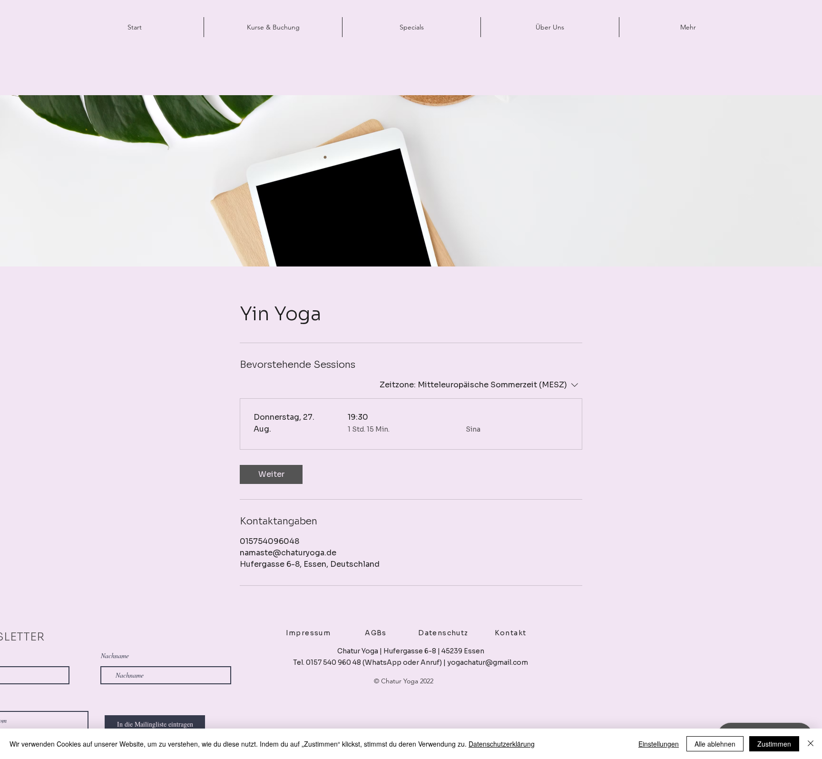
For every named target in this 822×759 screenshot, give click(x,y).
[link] (271, 474)
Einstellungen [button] (658, 744)
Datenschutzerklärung (502, 744)
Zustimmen (774, 744)
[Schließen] (810, 743)
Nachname (115, 655)
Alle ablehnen (715, 744)
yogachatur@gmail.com (487, 662)
